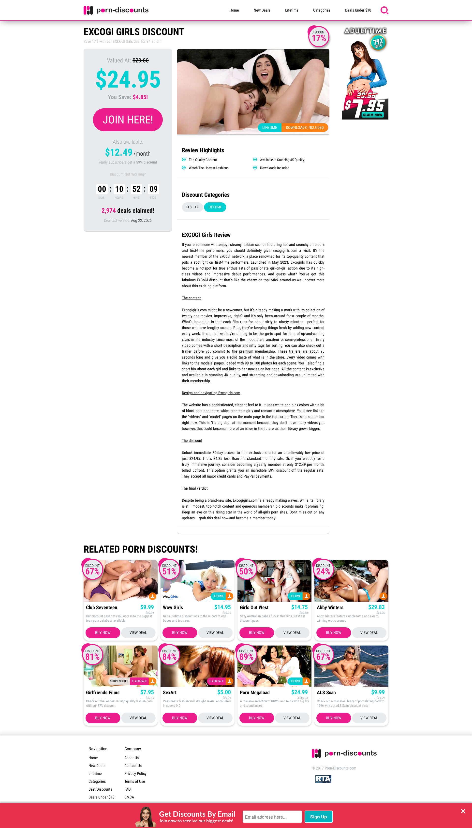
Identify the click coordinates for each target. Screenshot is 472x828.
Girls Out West (254, 607)
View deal (138, 632)
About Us (131, 757)
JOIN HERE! (128, 119)
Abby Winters (330, 607)
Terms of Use (134, 781)
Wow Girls (173, 607)
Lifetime (291, 10)
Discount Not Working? (128, 174)
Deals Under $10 (358, 10)
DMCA (129, 797)
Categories (321, 10)
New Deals (262, 10)
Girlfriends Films (102, 692)
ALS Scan (326, 692)
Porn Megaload (255, 692)
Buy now (102, 632)
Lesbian (192, 207)
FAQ (127, 789)
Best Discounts (100, 789)
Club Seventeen (101, 607)
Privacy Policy (135, 773)
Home (234, 10)
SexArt (170, 692)
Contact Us (133, 765)
